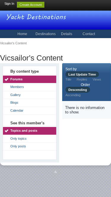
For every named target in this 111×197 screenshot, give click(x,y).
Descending (77, 90)
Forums (16, 79)
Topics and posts (23, 130)
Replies (82, 79)
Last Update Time (82, 74)
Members (17, 87)
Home (22, 34)
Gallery (15, 95)
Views (97, 79)
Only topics (18, 138)
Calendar (16, 110)
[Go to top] (55, 171)
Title (68, 79)
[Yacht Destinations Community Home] (37, 16)
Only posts (18, 146)
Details (66, 34)
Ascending (73, 95)
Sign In (9, 3)
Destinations (46, 34)
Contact (89, 34)
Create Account (31, 4)
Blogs (14, 102)
